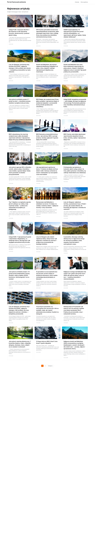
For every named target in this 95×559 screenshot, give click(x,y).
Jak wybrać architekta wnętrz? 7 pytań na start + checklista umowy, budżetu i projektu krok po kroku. (20, 101)
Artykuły (77, 2)
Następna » (50, 365)
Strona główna (84, 2)
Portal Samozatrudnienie (16, 2)
